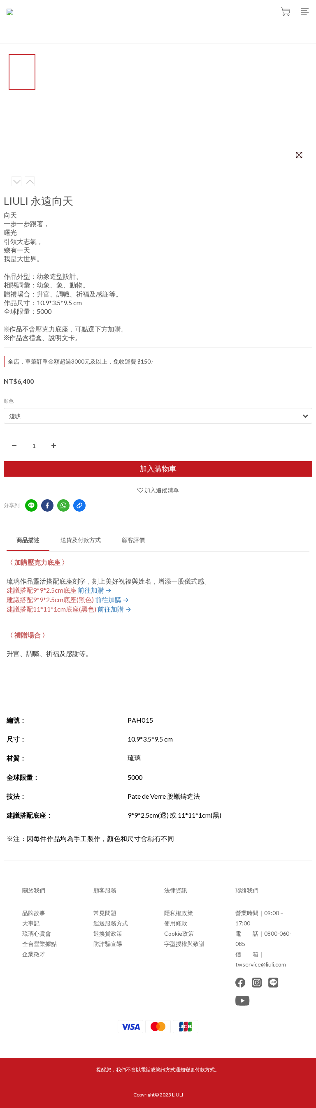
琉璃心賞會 (36, 933)
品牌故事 (33, 912)
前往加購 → (95, 590)
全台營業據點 (39, 943)
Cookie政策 (179, 933)
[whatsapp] (63, 505)
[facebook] (47, 505)
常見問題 (104, 912)
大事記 (31, 923)
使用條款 (175, 923)
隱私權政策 (178, 912)
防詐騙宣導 (107, 943)
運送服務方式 (110, 923)
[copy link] (79, 505)
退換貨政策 (107, 933)
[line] (31, 505)
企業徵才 (33, 953)
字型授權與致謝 (184, 943)
